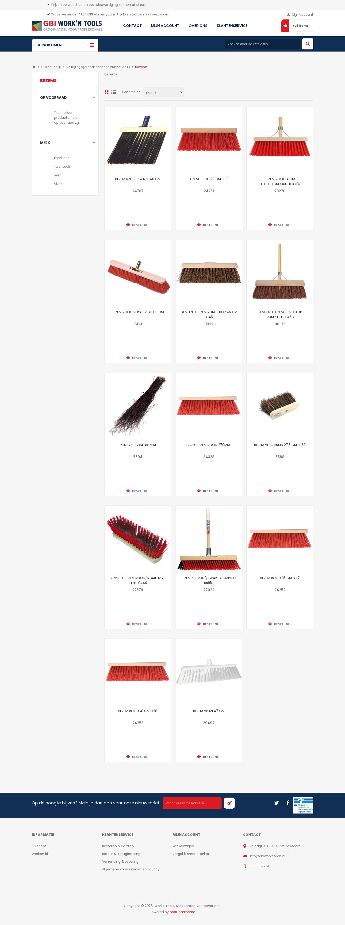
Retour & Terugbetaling (121, 853)
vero (57, 175)
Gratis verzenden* (65, 14)
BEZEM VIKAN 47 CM (209, 711)
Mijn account (302, 14)
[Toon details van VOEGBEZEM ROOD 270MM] (209, 406)
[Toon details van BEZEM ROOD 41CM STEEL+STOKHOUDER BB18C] (280, 140)
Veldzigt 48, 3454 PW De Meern (275, 846)
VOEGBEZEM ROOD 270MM (209, 444)
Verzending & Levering (120, 861)
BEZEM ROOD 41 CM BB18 (137, 711)
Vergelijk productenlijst (190, 853)
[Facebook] (287, 802)
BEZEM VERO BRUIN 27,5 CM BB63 (280, 444)
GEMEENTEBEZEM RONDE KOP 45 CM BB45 (208, 314)
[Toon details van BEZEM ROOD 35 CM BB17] (280, 539)
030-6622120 (259, 866)
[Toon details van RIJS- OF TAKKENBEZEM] (138, 406)
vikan (58, 184)
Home (34, 67)
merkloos (61, 158)
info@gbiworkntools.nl (267, 856)
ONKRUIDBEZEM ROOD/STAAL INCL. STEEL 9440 (138, 580)
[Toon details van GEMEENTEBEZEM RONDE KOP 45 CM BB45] (209, 273)
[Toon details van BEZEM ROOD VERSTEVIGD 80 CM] (138, 273)
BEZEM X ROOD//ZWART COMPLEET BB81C (209, 580)
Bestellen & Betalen (118, 846)
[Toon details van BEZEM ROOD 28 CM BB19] (209, 140)
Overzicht (106, 92)
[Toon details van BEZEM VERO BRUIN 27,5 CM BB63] (280, 406)
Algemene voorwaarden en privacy (131, 869)
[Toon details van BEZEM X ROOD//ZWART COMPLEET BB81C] (209, 539)
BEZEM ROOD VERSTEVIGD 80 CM (138, 312)
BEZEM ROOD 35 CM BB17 (280, 578)
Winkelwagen (183, 846)
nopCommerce (182, 912)
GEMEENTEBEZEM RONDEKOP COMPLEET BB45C (280, 314)
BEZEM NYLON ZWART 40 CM (138, 179)
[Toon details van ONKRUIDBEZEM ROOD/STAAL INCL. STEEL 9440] (138, 539)
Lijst (113, 92)
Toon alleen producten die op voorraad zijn (67, 117)
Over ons (39, 846)
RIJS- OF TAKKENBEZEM (138, 444)
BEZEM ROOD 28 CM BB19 (209, 179)
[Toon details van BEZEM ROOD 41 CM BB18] (138, 672)
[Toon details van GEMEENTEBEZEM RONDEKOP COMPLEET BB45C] (280, 273)
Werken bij (40, 853)
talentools (62, 166)
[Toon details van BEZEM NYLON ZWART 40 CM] (138, 140)
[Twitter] (276, 802)
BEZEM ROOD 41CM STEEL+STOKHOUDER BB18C (280, 181)
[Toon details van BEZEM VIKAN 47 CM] (209, 672)
